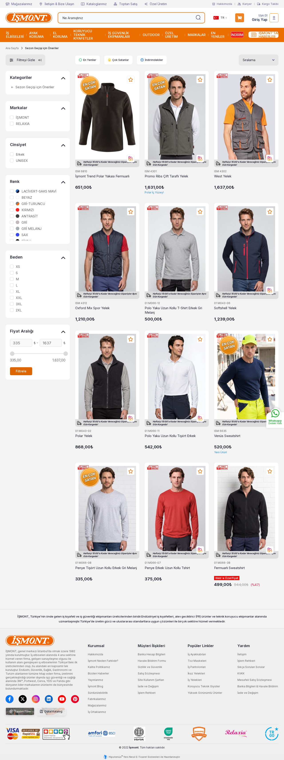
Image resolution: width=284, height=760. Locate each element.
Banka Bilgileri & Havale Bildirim (257, 686)
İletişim (242, 654)
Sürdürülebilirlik (98, 692)
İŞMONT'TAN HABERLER (268, 35)
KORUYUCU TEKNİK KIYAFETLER (83, 34)
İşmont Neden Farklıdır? (103, 660)
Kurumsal (96, 646)
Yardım (243, 646)
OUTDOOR (151, 35)
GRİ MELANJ (31, 229)
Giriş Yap (259, 20)
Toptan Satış (128, 4)
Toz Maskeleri (197, 660)
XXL (19, 298)
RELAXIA (23, 124)
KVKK (241, 673)
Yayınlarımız (95, 680)
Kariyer (247, 4)
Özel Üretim (158, 4)
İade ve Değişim (148, 686)
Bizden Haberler (98, 673)
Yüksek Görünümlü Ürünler (205, 692)
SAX (25, 235)
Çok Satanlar (120, 60)
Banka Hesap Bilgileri (151, 654)
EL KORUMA (60, 35)
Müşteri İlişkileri (151, 646)
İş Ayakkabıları (197, 654)
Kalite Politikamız (99, 667)
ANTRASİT (30, 216)
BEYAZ (27, 198)
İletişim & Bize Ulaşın (59, 4)
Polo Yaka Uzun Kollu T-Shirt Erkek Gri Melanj (173, 310)
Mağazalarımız (21, 4)
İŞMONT (22, 118)
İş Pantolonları (197, 667)
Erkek (20, 154)
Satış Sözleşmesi (149, 673)
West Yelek (222, 176)
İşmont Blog (95, 686)
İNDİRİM (237, 35)
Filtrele (21, 371)
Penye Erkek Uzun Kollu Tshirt (167, 568)
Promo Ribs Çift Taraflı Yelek (166, 176)
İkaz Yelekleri (196, 673)
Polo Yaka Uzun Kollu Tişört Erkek (170, 436)
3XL (19, 304)
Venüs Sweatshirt (227, 436)
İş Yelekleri (195, 680)
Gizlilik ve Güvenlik (150, 667)
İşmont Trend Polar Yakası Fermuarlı (102, 176)
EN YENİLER (217, 35)
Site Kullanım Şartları (151, 680)
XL (18, 292)
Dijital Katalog (53, 711)
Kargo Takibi (270, 4)
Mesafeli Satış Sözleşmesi (254, 680)
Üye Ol (262, 15)
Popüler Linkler (201, 646)
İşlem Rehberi (147, 692)
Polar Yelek (83, 436)
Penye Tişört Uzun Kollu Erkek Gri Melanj (106, 568)
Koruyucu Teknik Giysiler (204, 686)
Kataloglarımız (97, 4)
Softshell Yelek (225, 308)
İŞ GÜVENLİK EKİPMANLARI (119, 35)
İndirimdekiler (154, 60)
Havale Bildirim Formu (152, 660)
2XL (19, 310)
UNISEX (22, 161)
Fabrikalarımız (97, 699)
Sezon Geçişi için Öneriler (34, 87)
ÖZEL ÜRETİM (171, 35)
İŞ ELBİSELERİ (15, 35)
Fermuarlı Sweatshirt (229, 568)
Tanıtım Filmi (22, 711)
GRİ (24, 223)
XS (18, 267)
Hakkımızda (224, 4)
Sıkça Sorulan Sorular (251, 667)
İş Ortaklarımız (97, 712)
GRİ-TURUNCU (33, 204)
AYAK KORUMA (36, 35)
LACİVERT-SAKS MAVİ (39, 191)
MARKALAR (196, 35)
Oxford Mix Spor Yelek (92, 308)
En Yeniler (89, 60)
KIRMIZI (28, 210)
